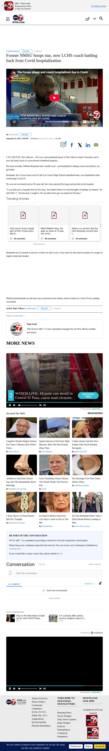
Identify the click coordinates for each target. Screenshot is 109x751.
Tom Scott (13, 134)
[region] (54, 598)
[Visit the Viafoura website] (97, 633)
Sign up (98, 564)
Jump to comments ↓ (15, 315)
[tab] (14, 584)
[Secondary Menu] (10, 18)
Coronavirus (31, 308)
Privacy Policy (38, 702)
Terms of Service (39, 698)
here (60, 553)
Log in (91, 564)
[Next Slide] (100, 224)
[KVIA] (21, 18)
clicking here (15, 548)
